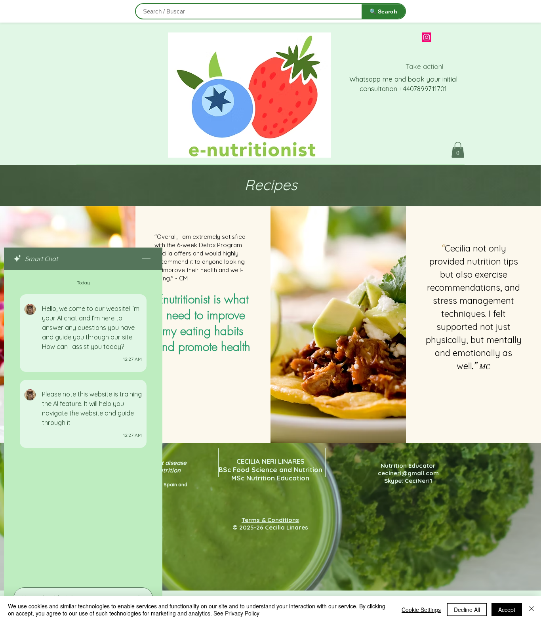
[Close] (531, 609)
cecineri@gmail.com (408, 473)
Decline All (467, 609)
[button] (458, 150)
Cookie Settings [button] (421, 609)
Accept (506, 609)
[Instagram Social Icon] (426, 37)
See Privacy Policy (236, 613)
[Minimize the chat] (146, 258)
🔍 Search (383, 11)
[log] (83, 426)
